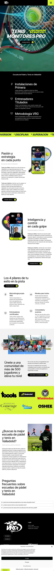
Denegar (27, 562)
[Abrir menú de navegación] (51, 3)
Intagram (7, 536)
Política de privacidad (28, 569)
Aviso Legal (36, 569)
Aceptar (27, 558)
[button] (52, 546)
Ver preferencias (27, 566)
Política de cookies (19, 569)
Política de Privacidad (33, 527)
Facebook (7, 539)
